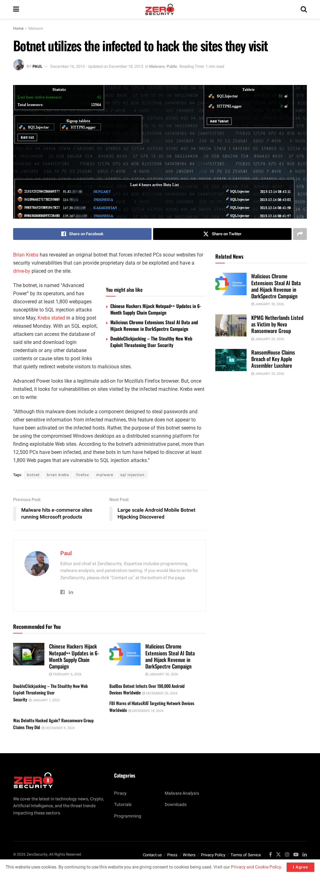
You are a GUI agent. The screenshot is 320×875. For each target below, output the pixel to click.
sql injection (132, 475)
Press (172, 855)
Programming (127, 816)
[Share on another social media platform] (300, 234)
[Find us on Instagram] (287, 854)
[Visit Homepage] (159, 9)
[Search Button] (304, 9)
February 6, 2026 (67, 674)
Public (172, 66)
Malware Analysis (182, 793)
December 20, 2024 (161, 693)
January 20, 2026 (269, 373)
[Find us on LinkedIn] (304, 854)
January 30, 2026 (163, 674)
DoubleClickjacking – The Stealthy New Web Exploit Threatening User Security (151, 341)
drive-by (21, 271)
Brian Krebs (25, 255)
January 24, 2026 (269, 339)
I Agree (300, 867)
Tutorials (123, 804)
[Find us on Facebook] (270, 854)
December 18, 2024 (147, 710)
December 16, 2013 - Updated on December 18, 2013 (96, 66)
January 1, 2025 (46, 700)
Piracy (120, 793)
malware (104, 475)
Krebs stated (51, 318)
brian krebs (58, 475)
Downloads (176, 804)
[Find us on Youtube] (295, 854)
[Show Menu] (16, 9)
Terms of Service (246, 855)
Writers (189, 855)
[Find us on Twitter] (278, 854)
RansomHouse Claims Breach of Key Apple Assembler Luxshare (273, 359)
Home (18, 28)
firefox (82, 475)
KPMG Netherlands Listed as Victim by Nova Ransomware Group (277, 324)
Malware (35, 28)
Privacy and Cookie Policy (256, 867)
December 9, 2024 (59, 728)
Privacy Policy (213, 855)
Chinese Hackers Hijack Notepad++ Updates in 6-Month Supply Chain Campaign (155, 309)
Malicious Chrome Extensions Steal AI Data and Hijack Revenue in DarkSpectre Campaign (154, 325)
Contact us (152, 855)
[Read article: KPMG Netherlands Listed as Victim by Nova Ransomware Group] (231, 325)
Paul (37, 66)
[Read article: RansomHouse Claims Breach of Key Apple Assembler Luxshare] (231, 360)
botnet (33, 475)
